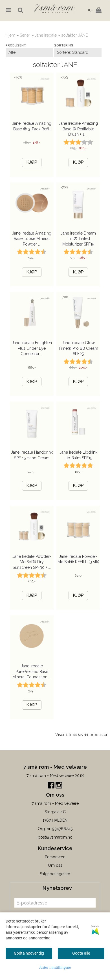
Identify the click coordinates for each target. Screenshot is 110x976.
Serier (25, 35)
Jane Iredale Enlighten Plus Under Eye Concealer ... (32, 348)
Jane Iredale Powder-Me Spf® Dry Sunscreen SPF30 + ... (31, 562)
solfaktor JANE (74, 35)
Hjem (10, 35)
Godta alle (81, 953)
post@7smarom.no (55, 837)
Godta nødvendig (29, 953)
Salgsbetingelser (55, 874)
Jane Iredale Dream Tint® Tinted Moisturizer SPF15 (78, 238)
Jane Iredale (46, 35)
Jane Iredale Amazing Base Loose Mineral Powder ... (31, 238)
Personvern (55, 857)
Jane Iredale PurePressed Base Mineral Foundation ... (31, 671)
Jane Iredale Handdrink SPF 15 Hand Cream (32, 455)
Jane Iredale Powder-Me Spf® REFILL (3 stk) (78, 559)
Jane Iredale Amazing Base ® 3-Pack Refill (31, 126)
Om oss (55, 865)
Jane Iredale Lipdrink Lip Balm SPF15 (78, 455)
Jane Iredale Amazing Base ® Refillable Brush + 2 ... (78, 129)
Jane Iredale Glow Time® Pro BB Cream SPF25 (78, 348)
